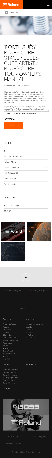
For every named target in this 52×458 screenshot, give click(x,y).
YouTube (29, 327)
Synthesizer (7, 330)
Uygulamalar (7, 359)
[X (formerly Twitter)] (21, 301)
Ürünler (7, 319)
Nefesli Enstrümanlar (10, 340)
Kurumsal (31, 364)
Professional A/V (9, 354)
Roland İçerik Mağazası (39, 291)
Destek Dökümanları (10, 375)
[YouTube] (26, 301)
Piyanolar (6, 327)
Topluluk (31, 319)
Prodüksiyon (7, 343)
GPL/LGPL (8, 211)
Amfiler (5, 346)
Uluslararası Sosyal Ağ (34, 324)
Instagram (29, 332)
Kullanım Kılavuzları (11, 162)
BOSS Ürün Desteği (11, 205)
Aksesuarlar (7, 356)
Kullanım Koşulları (39, 437)
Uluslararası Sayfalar (13, 291)
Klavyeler (6, 332)
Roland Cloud (8, 351)
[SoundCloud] (36, 301)
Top (5, 151)
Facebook (29, 330)
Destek (14, 12)
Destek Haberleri (10, 184)
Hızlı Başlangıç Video (11, 173)
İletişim (6, 388)
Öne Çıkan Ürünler (10, 324)
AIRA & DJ (6, 348)
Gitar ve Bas (7, 335)
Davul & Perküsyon (10, 338)
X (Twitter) (29, 335)
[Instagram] (31, 301)
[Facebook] (16, 301)
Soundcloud (30, 338)
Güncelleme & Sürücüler (13, 156)
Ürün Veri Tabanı (10, 179)
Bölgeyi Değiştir (24, 308)
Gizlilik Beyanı (13, 437)
